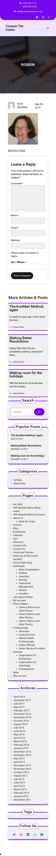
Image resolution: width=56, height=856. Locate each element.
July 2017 (19, 703)
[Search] (39, 411)
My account (19, 600)
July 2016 (19, 727)
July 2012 (19, 779)
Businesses (19, 531)
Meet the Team (16, 150)
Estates (23, 572)
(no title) (17, 504)
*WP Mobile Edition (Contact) (29, 514)
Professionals (20, 627)
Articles (18, 480)
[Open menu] (47, 28)
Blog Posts (20, 483)
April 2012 (19, 786)
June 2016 (19, 731)
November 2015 (22, 755)
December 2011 (22, 799)
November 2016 (22, 717)
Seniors (23, 590)
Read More (19, 327)
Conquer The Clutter (14, 28)
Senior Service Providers (32, 648)
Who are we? (20, 675)
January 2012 (21, 796)
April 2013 (19, 761)
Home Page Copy (22, 562)
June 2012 (19, 782)
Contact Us (19, 548)
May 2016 (19, 734)
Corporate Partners (23, 552)
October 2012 (21, 772)
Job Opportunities (23, 596)
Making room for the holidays (28, 455)
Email (15, 227)
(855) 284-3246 (30, 6)
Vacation (23, 593)
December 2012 (22, 765)
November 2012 (22, 768)
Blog (15, 528)
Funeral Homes (27, 634)
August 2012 (21, 775)
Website (15, 240)
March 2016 (20, 741)
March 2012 (20, 789)
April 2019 (19, 696)
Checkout (18, 542)
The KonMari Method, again (27, 435)
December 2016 (22, 713)
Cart (15, 538)
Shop (16, 672)
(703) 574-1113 (30, 3)
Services (17, 651)
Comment (17, 183)
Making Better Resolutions (26, 445)
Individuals (19, 566)
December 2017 (22, 700)
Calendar (18, 535)
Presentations (26, 669)
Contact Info (20, 545)
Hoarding (24, 576)
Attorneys (24, 631)
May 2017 (19, 707)
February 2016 (21, 744)
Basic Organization (29, 569)
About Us (18, 518)
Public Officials (27, 645)
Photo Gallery (20, 603)
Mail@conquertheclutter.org (29, 11)
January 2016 (21, 748)
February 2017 (21, 710)
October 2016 (21, 720)
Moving (23, 579)
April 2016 (19, 737)
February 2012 (21, 792)
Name (15, 215)
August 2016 (21, 724)
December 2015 (22, 751)
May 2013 (19, 758)
